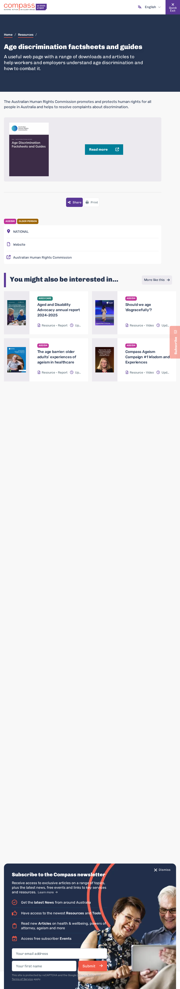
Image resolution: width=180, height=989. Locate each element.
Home (8, 35)
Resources (25, 35)
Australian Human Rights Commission (42, 257)
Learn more (46, 892)
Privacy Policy (86, 975)
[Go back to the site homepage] (25, 7)
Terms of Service (22, 979)
